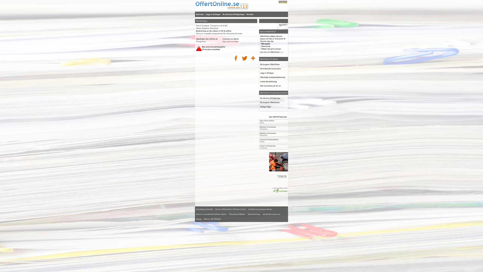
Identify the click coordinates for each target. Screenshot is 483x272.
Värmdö (204, 209)
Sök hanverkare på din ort (270, 85)
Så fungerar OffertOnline (270, 64)
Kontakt (250, 14)
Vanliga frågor (265, 106)
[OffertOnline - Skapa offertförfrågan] (241, 5)
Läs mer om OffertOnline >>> (271, 52)
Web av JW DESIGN (212, 219)
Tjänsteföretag (254, 214)
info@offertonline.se (271, 214)
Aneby (269, 140)
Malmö (237, 214)
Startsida (200, 14)
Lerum (230, 209)
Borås (260, 209)
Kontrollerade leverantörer (270, 68)
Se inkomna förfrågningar (234, 14)
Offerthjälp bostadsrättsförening (272, 77)
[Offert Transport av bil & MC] (273, 24)
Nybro (267, 122)
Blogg (198, 219)
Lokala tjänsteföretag (268, 81)
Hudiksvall (267, 147)
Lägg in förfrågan (213, 14)
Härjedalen (268, 128)
